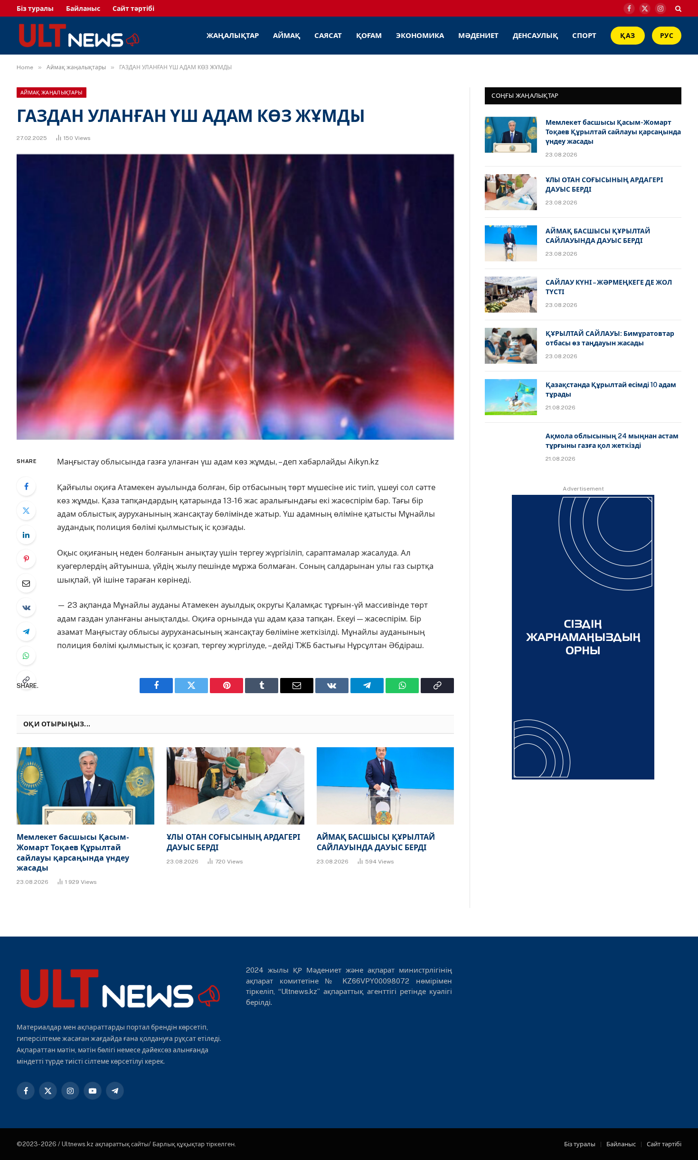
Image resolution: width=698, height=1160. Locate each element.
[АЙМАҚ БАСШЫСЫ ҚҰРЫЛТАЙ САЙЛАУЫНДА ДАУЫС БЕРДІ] (385, 786)
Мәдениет (478, 35)
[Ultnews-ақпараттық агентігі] (144, 36)
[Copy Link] (26, 679)
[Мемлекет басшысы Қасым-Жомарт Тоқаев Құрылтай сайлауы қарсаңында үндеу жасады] (85, 786)
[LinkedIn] (26, 534)
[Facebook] (26, 486)
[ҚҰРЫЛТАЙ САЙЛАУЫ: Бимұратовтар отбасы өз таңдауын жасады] (511, 346)
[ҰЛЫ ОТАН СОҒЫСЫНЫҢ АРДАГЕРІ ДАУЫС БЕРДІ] (235, 786)
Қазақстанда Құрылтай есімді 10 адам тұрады (611, 389)
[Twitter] (26, 510)
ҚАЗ (627, 35)
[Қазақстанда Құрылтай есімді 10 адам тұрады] (511, 397)
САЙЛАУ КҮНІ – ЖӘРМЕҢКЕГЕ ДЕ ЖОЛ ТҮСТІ (609, 287)
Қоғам (369, 35)
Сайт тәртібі (133, 8)
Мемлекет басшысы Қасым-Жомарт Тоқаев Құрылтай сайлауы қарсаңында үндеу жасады (73, 852)
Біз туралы (35, 8)
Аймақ (286, 35)
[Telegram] (26, 631)
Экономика (420, 35)
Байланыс (83, 8)
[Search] (677, 8)
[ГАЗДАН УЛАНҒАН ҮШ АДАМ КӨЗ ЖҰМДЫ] (235, 297)
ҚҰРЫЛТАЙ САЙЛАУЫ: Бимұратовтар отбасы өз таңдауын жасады (610, 338)
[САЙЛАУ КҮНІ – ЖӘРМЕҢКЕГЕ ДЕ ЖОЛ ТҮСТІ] (511, 295)
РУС (666, 35)
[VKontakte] (26, 607)
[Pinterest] (26, 558)
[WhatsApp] (26, 655)
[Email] (26, 583)
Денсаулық (535, 35)
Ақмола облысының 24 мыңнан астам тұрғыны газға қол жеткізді (612, 440)
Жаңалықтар (233, 35)
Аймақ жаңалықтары (51, 92)
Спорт (584, 35)
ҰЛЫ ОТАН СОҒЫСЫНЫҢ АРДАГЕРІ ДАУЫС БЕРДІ (233, 842)
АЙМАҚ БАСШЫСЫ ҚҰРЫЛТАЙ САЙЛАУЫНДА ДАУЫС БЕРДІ (376, 842)
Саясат (328, 35)
